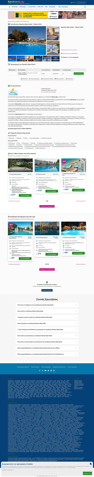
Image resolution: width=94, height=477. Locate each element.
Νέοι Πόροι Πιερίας (19, 392)
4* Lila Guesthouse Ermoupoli (13, 451)
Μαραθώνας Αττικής (34, 389)
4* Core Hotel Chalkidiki (48, 424)
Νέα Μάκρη (65, 390)
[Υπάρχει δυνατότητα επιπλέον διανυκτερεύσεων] (23, 177)
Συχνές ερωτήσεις (72, 367)
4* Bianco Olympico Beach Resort (14, 406)
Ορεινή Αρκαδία (31, 392)
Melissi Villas (75, 440)
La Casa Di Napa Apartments (13, 427)
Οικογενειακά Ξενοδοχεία (78, 387)
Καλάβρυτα (51, 385)
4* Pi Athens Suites (29, 428)
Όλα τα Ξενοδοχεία (16, 21)
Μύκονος (36, 390)
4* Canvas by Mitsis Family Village (49, 435)
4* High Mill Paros (81, 413)
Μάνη (29, 389)
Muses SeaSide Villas (73, 413)
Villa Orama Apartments (55, 429)
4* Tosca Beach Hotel (47, 406)
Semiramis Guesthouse (67, 419)
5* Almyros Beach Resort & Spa (13, 435)
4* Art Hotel (63, 440)
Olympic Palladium (69, 440)
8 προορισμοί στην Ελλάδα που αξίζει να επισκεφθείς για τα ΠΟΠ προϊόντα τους (21, 459)
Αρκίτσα (13, 382)
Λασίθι (42, 388)
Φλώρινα (45, 396)
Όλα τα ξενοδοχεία (11, 453)
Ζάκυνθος (59, 384)
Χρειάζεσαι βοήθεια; (47, 290)
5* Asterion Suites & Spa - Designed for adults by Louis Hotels (37, 437)
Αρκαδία (9, 382)
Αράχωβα (58, 381)
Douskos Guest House (20, 438)
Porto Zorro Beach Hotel (30, 411)
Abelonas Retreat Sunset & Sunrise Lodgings (41, 448)
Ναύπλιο (60, 390)
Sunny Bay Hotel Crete (36, 425)
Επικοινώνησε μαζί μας (23, 367)
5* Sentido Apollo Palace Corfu (27, 434)
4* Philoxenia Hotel (65, 412)
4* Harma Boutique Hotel (61, 434)
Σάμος (53, 394)
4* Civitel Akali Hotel (76, 436)
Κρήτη (54, 387)
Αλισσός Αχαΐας (17, 381)
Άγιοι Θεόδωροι (10, 380)
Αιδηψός (68, 380)
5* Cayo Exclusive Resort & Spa (13, 432)
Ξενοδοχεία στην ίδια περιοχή (47, 206)
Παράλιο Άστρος (18, 393)
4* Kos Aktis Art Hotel (39, 435)
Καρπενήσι (35, 386)
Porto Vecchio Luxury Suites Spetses (53, 449)
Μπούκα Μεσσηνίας (30, 390)
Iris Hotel (18, 419)
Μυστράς (40, 390)
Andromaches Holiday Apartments (70, 438)
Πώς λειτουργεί (35, 367)
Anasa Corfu (76, 434)
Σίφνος (12, 395)
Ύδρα (34, 396)
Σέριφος (61, 394)
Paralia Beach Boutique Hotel (23, 420)
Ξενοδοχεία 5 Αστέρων (78, 380)
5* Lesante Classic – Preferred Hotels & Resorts (43, 444)
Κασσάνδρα (48, 386)
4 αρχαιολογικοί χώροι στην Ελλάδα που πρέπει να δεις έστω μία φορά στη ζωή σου (22, 461)
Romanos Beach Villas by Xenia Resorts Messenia (16, 450)
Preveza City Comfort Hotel (45, 429)
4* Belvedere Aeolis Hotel (63, 424)
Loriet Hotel (81, 424)
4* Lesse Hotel (38, 411)
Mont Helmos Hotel (79, 418)
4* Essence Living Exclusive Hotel (57, 427)
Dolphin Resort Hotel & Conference (40, 446)
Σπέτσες (41, 395)
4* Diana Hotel (63, 418)
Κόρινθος (33, 387)
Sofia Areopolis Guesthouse (31, 450)
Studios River (63, 425)
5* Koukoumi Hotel (80, 433)
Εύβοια (45, 384)
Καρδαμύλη (22, 386)
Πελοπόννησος (51, 393)
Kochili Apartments (69, 420)
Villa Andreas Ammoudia (38, 427)
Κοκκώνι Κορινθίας (19, 387)
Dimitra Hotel (68, 446)
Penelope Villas (52, 438)
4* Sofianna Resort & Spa (19, 446)
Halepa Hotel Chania (72, 441)
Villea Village (76, 437)
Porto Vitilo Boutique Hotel (29, 413)
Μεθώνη (45, 389)
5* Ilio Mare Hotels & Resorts (65, 406)
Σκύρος (30, 395)
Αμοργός (36, 381)
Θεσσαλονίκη (10, 385)
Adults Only (40, 6)
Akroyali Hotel (25, 416)
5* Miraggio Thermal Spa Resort (47, 417)
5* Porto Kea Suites (23, 432)
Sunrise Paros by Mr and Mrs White (72, 443)
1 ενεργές (70, 57)
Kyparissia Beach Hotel (54, 426)
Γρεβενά (64, 382)
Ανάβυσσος (46, 381)
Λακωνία (38, 388)
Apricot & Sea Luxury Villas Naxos (32, 445)
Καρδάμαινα (17, 386)
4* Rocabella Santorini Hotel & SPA (14, 436)
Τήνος (68, 395)
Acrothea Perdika (37, 422)
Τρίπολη (27, 396)
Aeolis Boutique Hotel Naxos (57, 416)
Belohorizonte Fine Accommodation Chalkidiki (58, 448)
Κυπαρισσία (16, 388)
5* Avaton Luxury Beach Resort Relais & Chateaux (37, 449)
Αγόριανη (51, 380)
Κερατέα (65, 386)
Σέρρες (65, 394)
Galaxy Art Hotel (40, 424)
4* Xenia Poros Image (20, 409)
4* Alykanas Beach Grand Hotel (59, 410)
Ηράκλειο (66, 384)
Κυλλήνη (66, 387)
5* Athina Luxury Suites (67, 432)
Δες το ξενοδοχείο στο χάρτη (48, 91)
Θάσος (70, 384)
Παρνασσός (28, 393)
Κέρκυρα (69, 386)
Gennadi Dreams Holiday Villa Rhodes (77, 450)
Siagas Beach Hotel (49, 410)
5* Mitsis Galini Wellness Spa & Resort (14, 405)
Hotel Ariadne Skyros (46, 443)
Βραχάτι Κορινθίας (47, 382)
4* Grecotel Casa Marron (45, 404)
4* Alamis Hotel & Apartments (38, 428)
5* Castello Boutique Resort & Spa (50, 434)
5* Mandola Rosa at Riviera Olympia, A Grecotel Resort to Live (19, 404)
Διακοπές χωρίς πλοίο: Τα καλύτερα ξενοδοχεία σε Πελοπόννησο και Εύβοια (71, 457)
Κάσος (44, 386)
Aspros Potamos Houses (43, 445)
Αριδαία (67, 381)
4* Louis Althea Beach (29, 446)
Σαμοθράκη (49, 394)
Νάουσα (52, 390)
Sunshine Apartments (39, 420)
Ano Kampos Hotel (11, 430)
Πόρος (16, 394)
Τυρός (31, 396)
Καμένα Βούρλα (10, 386)
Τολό (71, 395)
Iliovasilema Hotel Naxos (12, 443)
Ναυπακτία (56, 390)
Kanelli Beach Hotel (20, 410)
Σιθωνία (68, 394)
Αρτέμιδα (17, 382)
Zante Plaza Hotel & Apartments (37, 409)
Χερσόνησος (67, 396)
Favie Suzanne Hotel (20, 414)
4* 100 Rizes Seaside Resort (46, 418)
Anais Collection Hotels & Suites (76, 429)
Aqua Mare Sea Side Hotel (73, 424)
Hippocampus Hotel (30, 435)
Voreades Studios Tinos (66, 450)
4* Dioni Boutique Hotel (12, 417)
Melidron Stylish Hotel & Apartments (46, 451)
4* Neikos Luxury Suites (71, 418)
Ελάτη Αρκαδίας (18, 384)
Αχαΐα (36, 382)
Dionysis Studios (32, 420)
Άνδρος (50, 381)
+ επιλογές (19, 180)
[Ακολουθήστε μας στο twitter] (48, 370)
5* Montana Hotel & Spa (42, 405)
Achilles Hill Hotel (37, 418)
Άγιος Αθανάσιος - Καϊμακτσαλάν (20, 380)
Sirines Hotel (75, 416)
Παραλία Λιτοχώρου (11, 393)
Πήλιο (56, 393)
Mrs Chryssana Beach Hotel (66, 414)
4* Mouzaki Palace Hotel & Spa (30, 410)
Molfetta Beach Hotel (44, 438)
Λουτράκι (21, 389)
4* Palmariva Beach (21, 411)
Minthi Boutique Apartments (13, 422)
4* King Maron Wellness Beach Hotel (24, 425)
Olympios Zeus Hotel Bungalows (26, 429)
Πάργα (24, 393)
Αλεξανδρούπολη (11, 381)
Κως (23, 388)
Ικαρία (22, 385)
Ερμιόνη (41, 384)
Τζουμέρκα (64, 395)
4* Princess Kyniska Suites (45, 425)
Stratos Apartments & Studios (33, 432)
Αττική (33, 382)
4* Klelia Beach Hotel (11, 409)
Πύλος (28, 394)
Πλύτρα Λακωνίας (11, 394)
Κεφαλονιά (10, 387)
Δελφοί (9, 384)
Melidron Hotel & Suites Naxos (72, 428)
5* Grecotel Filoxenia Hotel (35, 404)
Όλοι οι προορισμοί (11, 400)
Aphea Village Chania (70, 448)
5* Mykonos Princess (17, 434)
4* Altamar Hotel (73, 412)
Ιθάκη (19, 385)
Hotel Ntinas (76, 420)
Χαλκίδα (54, 396)
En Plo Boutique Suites (29, 438)
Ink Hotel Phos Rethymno (28, 448)
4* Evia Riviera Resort (12, 408)
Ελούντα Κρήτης (32, 384)
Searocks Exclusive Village (46, 421)
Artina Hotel (55, 424)
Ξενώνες (75, 386)
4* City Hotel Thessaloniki (12, 420)
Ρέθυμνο (35, 394)
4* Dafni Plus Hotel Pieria (12, 445)
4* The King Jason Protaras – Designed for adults (69, 449)
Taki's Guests (48, 450)
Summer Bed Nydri (52, 445)
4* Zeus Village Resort (23, 449)
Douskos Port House (63, 417)
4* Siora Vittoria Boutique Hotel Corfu (47, 419)
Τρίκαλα (16, 396)
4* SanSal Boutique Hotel (43, 432)
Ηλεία (63, 384)
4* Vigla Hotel (66, 441)
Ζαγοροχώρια (54, 384)
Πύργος (31, 394)
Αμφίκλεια (41, 381)
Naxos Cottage (62, 443)
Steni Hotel (21, 427)
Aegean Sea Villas (24, 440)
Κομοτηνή (25, 387)
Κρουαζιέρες (58, 387)
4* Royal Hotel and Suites (63, 426)
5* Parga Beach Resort (78, 426)
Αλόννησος (23, 381)
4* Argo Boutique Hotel (38, 433)
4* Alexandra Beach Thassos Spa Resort (26, 422)
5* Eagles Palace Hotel (32, 441)
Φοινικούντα (50, 396)
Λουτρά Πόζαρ (10, 389)
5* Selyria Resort (61, 409)
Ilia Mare (18, 429)
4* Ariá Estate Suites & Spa (77, 451)
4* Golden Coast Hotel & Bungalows (27, 406)
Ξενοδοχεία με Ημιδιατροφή (79, 384)
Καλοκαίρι (23, 6)
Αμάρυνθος (32, 381)
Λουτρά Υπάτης (16, 389)
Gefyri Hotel (80, 430)
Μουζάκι (14, 390)
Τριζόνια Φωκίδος (11, 396)
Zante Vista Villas (50, 446)
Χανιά (63, 396)
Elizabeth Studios (11, 413)
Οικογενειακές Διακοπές (78, 388)
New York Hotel (51, 432)
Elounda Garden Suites (25, 436)
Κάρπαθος (31, 386)
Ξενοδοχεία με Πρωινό (78, 382)
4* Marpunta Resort (38, 413)
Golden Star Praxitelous (12, 414)
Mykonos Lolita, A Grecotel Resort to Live (73, 445)
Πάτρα (38, 393)
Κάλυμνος (69, 385)
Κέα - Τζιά (61, 386)
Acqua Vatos (71, 426)
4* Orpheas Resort (23, 444)
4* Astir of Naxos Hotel (12, 441)
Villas (46, 6)
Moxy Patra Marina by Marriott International (42, 414)
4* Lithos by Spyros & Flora (43, 440)
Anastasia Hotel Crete (75, 446)
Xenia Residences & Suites (50, 442)
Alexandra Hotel (32, 426)
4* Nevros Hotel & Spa (12, 429)
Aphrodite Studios (80, 425)
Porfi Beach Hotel (30, 444)
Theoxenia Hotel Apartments (76, 410)
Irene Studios (67, 410)
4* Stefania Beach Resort (56, 412)
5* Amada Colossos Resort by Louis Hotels (15, 448)
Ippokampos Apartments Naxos (57, 441)
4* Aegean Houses (40, 441)
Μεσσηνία (54, 389)
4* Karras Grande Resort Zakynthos (34, 416)
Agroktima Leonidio (35, 419)
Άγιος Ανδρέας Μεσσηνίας (31, 380)
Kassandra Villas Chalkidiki (34, 451)
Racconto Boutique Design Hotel (30, 424)
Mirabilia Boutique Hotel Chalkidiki (47, 422)
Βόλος (42, 382)
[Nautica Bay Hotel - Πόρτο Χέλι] (27, 40)
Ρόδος (41, 394)
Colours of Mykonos (59, 438)
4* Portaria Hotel (71, 417)
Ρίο (38, 394)
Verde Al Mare (52, 430)
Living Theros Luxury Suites (48, 436)
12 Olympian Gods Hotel (62, 411)
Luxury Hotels (32, 6)
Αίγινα (62, 380)
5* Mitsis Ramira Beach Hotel (71, 433)
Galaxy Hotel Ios (10, 428)
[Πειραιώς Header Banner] (47, 14)
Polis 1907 (66, 444)
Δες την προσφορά (79, 73)
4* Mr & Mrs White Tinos (53, 411)
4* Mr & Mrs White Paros (49, 428)
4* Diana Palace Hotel (79, 417)
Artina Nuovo (10, 434)
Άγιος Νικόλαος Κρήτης (41, 380)
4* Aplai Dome (71, 435)
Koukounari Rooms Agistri (12, 425)
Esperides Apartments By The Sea (60, 428)
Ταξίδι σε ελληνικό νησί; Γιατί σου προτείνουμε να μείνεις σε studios (19, 457)
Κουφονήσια (49, 387)
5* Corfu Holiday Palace (12, 410)
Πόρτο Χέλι (20, 394)
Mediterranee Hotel (24, 426)
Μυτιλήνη (44, 390)
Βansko (39, 382)
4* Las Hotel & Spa (39, 426)
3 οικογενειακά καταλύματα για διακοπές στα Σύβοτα (47, 461)
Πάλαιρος (59, 392)
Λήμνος (58, 388)
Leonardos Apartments (56, 418)
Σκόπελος (26, 395)
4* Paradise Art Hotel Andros (25, 412)
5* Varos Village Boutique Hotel (54, 440)
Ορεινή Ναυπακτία (38, 392)
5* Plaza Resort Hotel (29, 433)
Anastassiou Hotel (46, 426)
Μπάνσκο (24, 390)
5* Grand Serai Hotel (51, 405)
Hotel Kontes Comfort (53, 437)
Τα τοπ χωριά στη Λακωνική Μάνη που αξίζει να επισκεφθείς (18, 460)
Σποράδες (45, 395)
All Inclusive (15, 6)
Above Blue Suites (37, 417)
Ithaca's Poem (56, 422)
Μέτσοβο (62, 389)
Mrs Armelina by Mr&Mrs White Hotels (35, 443)
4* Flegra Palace (46, 433)
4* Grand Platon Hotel (27, 408)
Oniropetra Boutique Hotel (46, 416)
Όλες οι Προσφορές (63, 6)
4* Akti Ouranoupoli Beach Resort (14, 426)
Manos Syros (77, 421)
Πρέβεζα (24, 394)
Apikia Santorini (37, 438)
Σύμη (52, 395)
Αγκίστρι (47, 380)
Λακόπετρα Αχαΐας (32, 388)
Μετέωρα (58, 389)
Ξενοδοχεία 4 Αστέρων (78, 381)
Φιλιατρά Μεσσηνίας (39, 396)
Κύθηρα (62, 387)
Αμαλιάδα (27, 381)
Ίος (24, 385)
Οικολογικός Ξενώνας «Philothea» (68, 421)
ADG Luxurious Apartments (28, 418)
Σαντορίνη (57, 394)
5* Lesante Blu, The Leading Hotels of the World (25, 442)
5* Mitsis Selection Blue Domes (19, 433)
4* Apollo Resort (59, 442)
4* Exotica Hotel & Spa (55, 406)
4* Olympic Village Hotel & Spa (70, 409)
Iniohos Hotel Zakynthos (12, 442)
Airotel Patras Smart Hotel (76, 419)
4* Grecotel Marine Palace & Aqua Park (67, 404)
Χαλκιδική (59, 396)
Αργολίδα (63, 381)
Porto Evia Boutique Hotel (55, 413)
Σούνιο (34, 395)
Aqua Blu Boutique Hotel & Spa (20, 437)
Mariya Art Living (11, 437)
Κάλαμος (60, 385)
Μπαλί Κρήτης (19, 390)
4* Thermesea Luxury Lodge (55, 433)
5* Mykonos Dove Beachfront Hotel (14, 440)
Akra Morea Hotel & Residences (73, 411)
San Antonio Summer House (28, 427)
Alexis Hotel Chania (57, 436)
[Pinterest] (51, 370)
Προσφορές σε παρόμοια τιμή (47, 269)
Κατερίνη (56, 386)
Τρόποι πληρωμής (46, 367)
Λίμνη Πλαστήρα (63, 388)
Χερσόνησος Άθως (11, 397)
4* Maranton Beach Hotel (36, 408)
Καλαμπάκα (65, 385)
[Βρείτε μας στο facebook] (39, 370)
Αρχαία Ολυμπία (22, 382)
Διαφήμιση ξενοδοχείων (59, 367)
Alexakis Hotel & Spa (25, 430)
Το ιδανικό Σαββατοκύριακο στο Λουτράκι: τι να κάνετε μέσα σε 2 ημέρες (44, 457)
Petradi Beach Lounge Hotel (22, 441)
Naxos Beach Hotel (23, 435)
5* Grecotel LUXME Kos (55, 404)
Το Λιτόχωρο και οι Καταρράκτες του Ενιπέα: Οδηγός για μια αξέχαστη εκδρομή (49, 459)
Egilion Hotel (20, 418)
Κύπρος (20, 388)
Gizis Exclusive (10, 433)
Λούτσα (25, 389)
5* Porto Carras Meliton (41, 410)
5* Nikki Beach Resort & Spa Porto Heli (14, 416)
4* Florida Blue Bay (65, 408)
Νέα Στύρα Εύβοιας (11, 392)
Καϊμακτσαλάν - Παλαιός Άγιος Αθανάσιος (41, 385)
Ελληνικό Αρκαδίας (25, 384)
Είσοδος (73, 2)
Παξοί (63, 392)
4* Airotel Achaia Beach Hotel (76, 406)
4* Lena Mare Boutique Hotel (67, 436)
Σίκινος (9, 395)
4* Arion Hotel (58, 408)
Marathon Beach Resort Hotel (65, 422)
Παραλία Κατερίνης (68, 392)
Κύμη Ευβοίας (10, 388)
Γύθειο (68, 382)
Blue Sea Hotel (74, 414)
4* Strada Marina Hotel (12, 438)
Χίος (16, 397)
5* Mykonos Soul (79, 438)
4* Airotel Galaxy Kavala (67, 416)
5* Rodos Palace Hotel (65, 413)
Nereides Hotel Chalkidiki (41, 450)
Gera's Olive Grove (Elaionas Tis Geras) (77, 422)
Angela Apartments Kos (67, 442)
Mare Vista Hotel (45, 411)
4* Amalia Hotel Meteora (12, 418)
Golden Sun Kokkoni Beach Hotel (13, 412)
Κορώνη (37, 387)
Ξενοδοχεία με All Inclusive (78, 385)
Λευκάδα (54, 388)
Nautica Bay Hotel (70, 405)
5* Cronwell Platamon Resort (61, 405)
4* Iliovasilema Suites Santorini (26, 419)
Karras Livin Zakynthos (22, 445)
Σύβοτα (49, 395)
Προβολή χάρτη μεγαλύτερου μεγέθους (69, 49)
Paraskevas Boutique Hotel (38, 434)
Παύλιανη (42, 393)
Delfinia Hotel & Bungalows (40, 442)
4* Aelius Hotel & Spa (58, 419)
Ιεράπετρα (15, 385)
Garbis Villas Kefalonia (12, 419)
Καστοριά (52, 386)
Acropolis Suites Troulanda (60, 430)
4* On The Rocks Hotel (55, 443)
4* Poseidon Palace (33, 405)
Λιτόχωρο (69, 388)
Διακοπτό (13, 384)
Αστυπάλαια (28, 382)
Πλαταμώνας (63, 393)
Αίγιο (64, 380)
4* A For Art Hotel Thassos (36, 421)
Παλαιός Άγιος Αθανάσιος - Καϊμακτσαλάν (49, 392)
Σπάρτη (37, 395)
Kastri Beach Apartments (56, 450)
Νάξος (48, 390)
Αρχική (9, 21)
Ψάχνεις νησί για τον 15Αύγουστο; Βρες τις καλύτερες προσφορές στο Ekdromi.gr (44, 460)
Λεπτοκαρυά (46, 388)
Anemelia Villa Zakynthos (60, 445)
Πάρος (32, 393)
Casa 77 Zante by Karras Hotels (71, 430)
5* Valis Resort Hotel (25, 405)
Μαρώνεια (41, 389)
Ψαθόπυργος (27, 397)
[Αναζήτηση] (85, 6)
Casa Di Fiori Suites (47, 441)
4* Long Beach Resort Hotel (79, 405)
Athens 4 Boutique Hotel (65, 429)
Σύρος (55, 395)
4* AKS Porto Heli (20, 408)
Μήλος (66, 389)
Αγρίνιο (55, 380)
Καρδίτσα (26, 386)
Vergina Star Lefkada (68, 427)
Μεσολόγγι (49, 389)
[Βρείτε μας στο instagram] (42, 370)
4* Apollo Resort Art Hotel (56, 421)
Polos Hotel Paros (75, 432)
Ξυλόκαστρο (25, 392)
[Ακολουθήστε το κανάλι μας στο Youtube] (45, 370)
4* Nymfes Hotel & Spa (81, 412)
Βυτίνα (53, 382)
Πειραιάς (46, 393)
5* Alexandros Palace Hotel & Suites (36, 436)
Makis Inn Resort (70, 434)
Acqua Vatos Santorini (48, 420)
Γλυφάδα (60, 382)
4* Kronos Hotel (28, 409)
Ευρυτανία (49, 384)
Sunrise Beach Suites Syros (76, 442)
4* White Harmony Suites (33, 440)
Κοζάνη (14, 387)
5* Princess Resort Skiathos (19, 424)
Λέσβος (50, 388)
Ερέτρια (37, 384)
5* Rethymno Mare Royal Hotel (13, 444)
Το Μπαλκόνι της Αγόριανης (26, 421)
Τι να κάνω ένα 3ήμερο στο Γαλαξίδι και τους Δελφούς (73, 459)
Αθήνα (58, 380)
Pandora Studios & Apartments (13, 449)
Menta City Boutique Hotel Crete (58, 444)
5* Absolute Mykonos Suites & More (14, 421)
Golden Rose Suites (62, 420)
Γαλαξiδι (56, 382)
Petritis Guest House (76, 427)
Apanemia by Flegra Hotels (55, 414)
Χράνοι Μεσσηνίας (21, 397)
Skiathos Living (10, 424)
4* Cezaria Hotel (56, 417)
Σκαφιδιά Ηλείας (17, 395)
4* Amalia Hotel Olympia (29, 414)
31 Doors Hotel (18, 430)
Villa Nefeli (63, 433)
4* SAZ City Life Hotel (46, 413)
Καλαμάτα (56, 385)
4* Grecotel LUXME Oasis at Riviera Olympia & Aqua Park (41, 412)
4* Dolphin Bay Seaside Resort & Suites (50, 409)
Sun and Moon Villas (47, 427)
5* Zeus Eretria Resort (38, 406)
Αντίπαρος (54, 381)
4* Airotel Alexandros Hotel (71, 425)
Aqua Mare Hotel (61, 437)
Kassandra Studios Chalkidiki (24, 451)
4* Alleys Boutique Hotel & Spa (59, 451)
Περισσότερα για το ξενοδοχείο (69, 53)
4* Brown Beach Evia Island (12, 411)
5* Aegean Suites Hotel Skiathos (75, 444)
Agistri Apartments (69, 451)
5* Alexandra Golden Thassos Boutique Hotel (25, 417)
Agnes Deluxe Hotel (36, 429)
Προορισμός (52, 6)
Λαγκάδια (26, 388)
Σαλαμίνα (44, 394)
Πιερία (59, 393)
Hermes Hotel (81, 432)
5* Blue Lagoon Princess (74, 408)
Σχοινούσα (59, 395)
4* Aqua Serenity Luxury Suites (59, 446)
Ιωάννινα (27, 385)
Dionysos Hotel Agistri (69, 437)
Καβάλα (31, 385)
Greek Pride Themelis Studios (20, 428)
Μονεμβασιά (10, 390)
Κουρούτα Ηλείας (43, 387)
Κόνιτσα (29, 387)
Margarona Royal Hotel (19, 413)
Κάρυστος (40, 386)
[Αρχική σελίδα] (9, 7)
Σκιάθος (22, 395)
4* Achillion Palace (58, 432)
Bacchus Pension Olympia (55, 425)
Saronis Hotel (55, 420)
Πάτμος (35, 393)
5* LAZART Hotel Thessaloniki (43, 430)
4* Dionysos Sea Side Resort (22, 443)
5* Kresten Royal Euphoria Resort (62, 435)
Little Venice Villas (11, 446)
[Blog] (54, 370)
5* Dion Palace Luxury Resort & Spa (48, 408)
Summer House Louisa (33, 430)
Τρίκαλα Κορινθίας (22, 396)
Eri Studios (80, 434)
